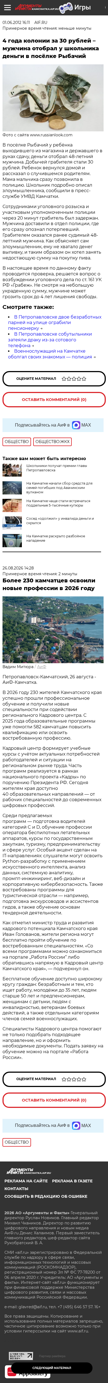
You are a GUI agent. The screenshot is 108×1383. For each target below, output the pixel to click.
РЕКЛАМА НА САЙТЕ (26, 1181)
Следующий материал (51, 1368)
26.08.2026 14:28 (18, 568)
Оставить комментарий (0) (54, 399)
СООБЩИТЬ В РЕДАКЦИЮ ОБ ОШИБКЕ (45, 1196)
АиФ (41, 666)
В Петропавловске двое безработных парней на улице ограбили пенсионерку (54, 322)
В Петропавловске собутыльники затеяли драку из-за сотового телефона (50, 339)
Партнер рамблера (52, 1356)
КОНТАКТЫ (16, 1188)
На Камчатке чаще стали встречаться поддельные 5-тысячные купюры (58, 503)
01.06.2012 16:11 (16, 22)
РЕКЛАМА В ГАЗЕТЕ (72, 1181)
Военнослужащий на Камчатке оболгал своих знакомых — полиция (50, 353)
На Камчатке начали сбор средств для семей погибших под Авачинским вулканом (59, 487)
